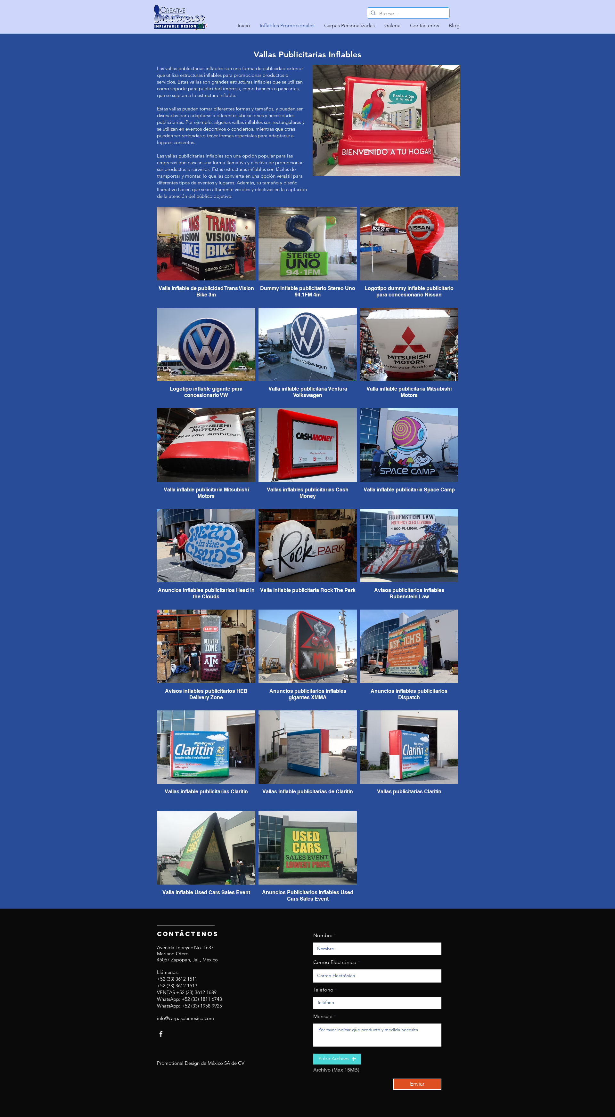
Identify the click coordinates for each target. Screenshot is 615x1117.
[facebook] (161, 1034)
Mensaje (322, 1016)
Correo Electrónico (335, 962)
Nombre (322, 935)
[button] (337, 1059)
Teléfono (323, 989)
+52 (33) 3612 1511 (177, 979)
